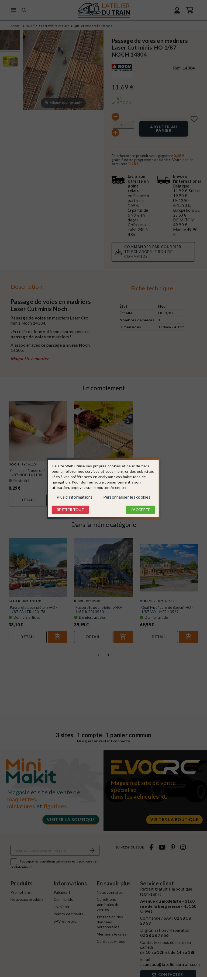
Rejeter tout (70, 509)
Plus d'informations (75, 497)
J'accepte (140, 509)
